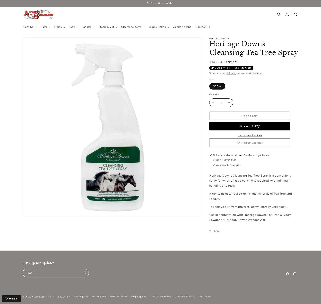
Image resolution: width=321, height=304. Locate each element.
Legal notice (205, 296)
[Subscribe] (85, 273)
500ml (217, 86)
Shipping (231, 73)
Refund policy (81, 296)
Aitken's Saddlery (40, 297)
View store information (227, 165)
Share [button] (216, 230)
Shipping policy (139, 296)
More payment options (250, 134)
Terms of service (118, 296)
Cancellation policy (185, 296)
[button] (29, 27)
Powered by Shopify (60, 297)
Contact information (160, 296)
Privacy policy (99, 296)
